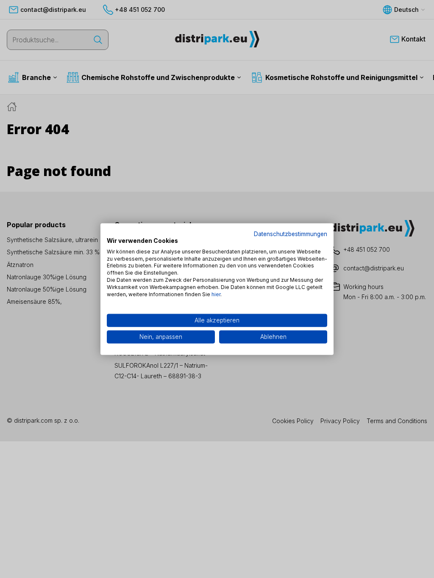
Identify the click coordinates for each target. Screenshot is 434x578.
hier (215, 294)
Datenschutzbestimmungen (290, 234)
